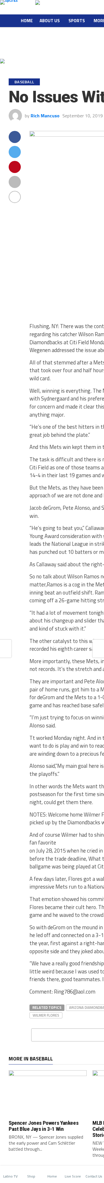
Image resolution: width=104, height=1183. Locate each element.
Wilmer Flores (46, 1015)
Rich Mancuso (45, 115)
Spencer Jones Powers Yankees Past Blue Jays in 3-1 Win (43, 1126)
